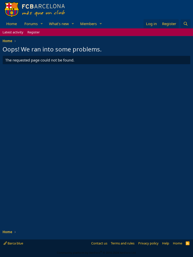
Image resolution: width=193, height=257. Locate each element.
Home (11, 23)
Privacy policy (148, 243)
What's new (59, 23)
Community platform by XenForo (96, 252)
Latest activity (13, 32)
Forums (31, 23)
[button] (41, 23)
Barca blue (15, 243)
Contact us (99, 243)
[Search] (185, 23)
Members (88, 23)
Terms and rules (122, 243)
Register (33, 32)
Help (165, 243)
